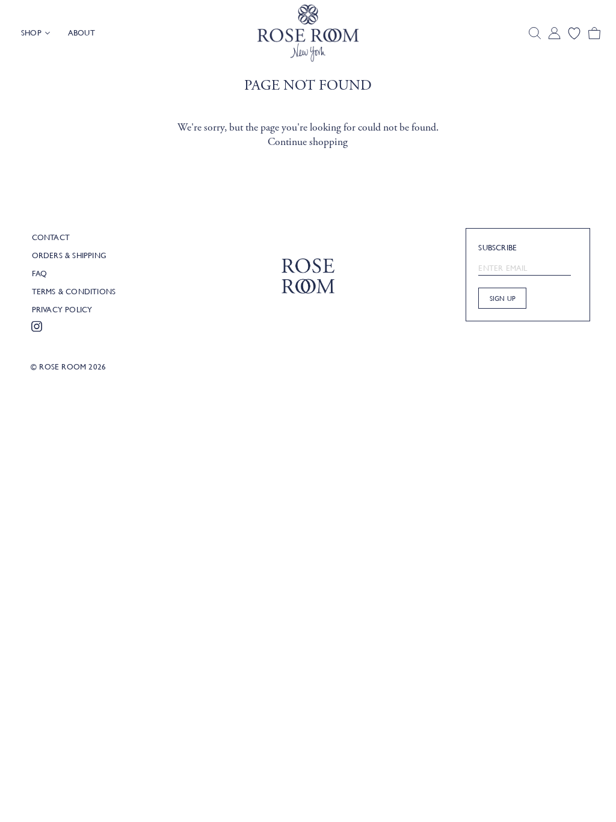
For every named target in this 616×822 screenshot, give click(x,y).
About (81, 32)
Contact (51, 237)
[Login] (554, 33)
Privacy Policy (62, 309)
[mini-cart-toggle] (594, 33)
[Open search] (535, 33)
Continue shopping (308, 142)
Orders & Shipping (69, 255)
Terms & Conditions (74, 291)
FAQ (40, 273)
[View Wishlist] (574, 33)
